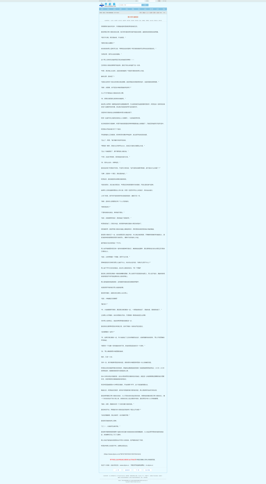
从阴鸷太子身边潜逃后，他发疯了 (156, 475)
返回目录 (127, 470)
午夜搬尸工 (147, 475)
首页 (102, 9)
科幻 (139, 9)
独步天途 (151, 20)
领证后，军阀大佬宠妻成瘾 (108, 12)
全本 (157, 9)
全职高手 (116, 20)
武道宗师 (132, 20)
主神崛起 (143, 20)
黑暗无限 (136, 20)
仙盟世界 (124, 20)
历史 (127, 9)
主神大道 (160, 20)
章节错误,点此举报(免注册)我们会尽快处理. (123, 460)
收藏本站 (109, 1)
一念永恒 (111, 20)
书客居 (107, 5)
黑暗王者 (156, 20)
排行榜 (151, 9)
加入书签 (147, 470)
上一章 (117, 470)
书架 (164, 9)
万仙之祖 (139, 475)
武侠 (114, 9)
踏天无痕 (120, 20)
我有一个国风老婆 (144, 477)
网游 (133, 9)
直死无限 (128, 20)
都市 (120, 9)
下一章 (137, 470)
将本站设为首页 (102, 1)
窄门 (143, 475)
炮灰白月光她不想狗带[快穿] (134, 477)
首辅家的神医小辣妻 (133, 475)
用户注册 (164, 1)
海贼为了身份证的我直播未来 (123, 477)
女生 (145, 9)
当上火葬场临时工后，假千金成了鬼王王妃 (117, 475)
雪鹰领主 (147, 20)
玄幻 (108, 9)
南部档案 (127, 475)
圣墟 (140, 20)
